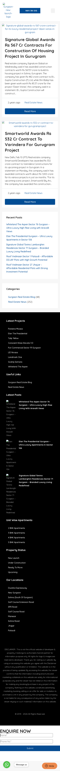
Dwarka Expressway (17, 588)
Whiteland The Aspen (18, 366)
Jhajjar (11, 626)
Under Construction (17, 563)
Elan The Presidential (17, 333)
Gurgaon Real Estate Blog (21, 297)
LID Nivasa (13, 352)
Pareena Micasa (15, 329)
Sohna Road (14, 621)
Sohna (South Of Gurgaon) (20, 597)
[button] (53, 10)
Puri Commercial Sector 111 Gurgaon (24, 347)
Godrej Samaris (15, 362)
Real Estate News (33, 102)
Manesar (12, 616)
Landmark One (15, 357)
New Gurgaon (14, 592)
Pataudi (11, 630)
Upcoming (12, 572)
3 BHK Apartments (16, 533)
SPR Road (12, 607)
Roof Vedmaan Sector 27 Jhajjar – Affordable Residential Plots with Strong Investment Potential (27, 268)
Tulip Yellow (13, 338)
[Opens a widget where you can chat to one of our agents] (49, 766)
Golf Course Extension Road (21, 602)
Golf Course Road (16, 611)
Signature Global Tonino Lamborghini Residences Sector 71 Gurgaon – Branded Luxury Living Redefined (27, 248)
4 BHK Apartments (16, 537)
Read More (30, 111)
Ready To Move (15, 567)
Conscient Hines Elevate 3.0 (20, 343)
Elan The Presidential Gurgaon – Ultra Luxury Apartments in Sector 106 (36, 444)
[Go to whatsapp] (6, 764)
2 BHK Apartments (16, 528)
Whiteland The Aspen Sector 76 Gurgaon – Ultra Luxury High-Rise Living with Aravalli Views (28, 228)
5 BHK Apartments (16, 542)
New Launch (13, 558)
